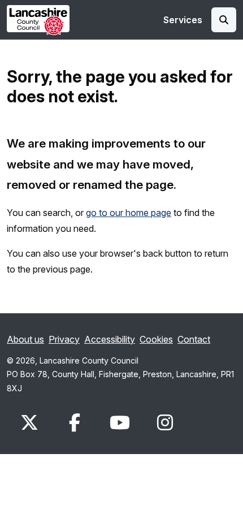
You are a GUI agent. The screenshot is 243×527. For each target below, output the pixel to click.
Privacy (64, 339)
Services (182, 19)
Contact (193, 339)
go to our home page (128, 212)
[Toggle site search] (223, 19)
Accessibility (109, 339)
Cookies (156, 339)
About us (25, 339)
